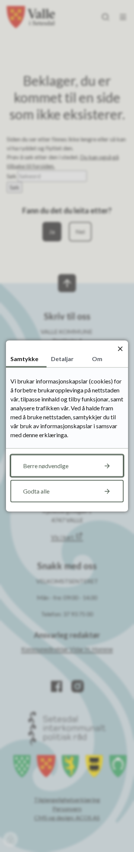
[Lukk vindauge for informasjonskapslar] (120, 348)
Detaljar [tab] (62, 358)
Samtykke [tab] (24, 358)
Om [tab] (97, 358)
